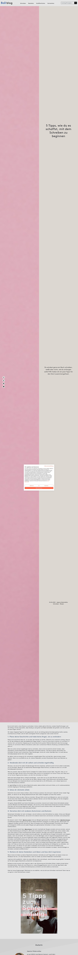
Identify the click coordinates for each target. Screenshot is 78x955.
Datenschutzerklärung (48, 466)
